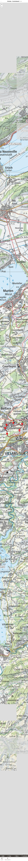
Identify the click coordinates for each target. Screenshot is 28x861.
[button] (19, 430)
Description (7, 859)
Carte (2, 859)
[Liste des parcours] (1, 1)
